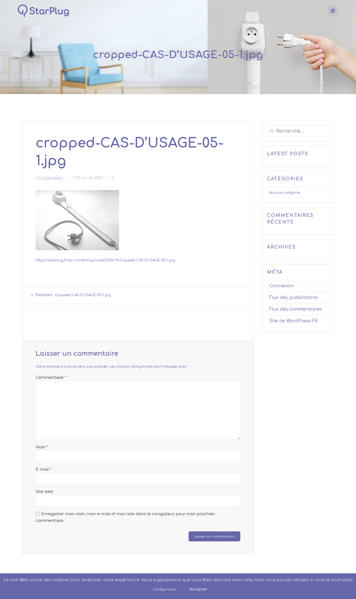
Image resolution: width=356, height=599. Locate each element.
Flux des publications (293, 297)
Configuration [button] (164, 589)
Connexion (281, 285)
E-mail (44, 469)
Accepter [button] (198, 589)
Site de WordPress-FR (293, 320)
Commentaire (51, 377)
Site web (44, 491)
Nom (42, 447)
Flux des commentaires (295, 309)
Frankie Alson (51, 178)
